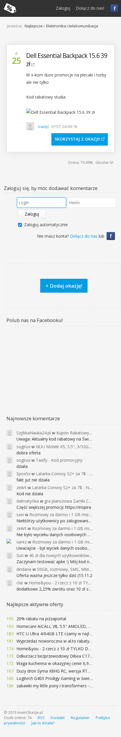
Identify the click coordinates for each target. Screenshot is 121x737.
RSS (41, 717)
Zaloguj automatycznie (46, 224)
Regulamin (80, 717)
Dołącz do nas (84, 236)
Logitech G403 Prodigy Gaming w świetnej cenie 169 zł (68, 678)
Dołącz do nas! (90, 8)
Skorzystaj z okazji (77, 139)
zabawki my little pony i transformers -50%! (57, 685)
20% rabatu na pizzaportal (41, 618)
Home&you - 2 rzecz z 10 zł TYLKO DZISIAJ (57, 648)
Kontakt (58, 717)
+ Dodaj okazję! (64, 285)
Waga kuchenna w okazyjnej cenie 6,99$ (54, 663)
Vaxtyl (43, 126)
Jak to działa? (43, 723)
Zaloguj (63, 8)
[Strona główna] (10, 8)
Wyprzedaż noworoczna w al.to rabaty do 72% (60, 641)
